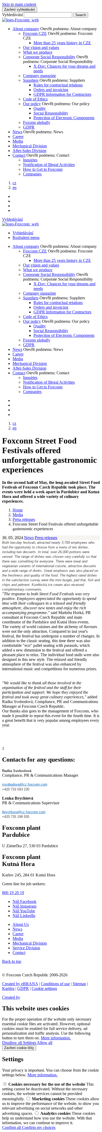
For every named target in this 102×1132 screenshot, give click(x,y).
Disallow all (12, 1042)
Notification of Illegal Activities (49, 164)
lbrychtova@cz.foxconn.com (24, 812)
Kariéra (8, 988)
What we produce (37, 52)
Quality (39, 108)
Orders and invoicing (50, 89)
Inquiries (30, 160)
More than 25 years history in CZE (62, 43)
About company (26, 29)
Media (18, 141)
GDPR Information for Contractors (62, 94)
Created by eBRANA (20, 984)
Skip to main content (19, 4)
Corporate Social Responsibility (49, 57)
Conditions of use (55, 984)
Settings (30, 1042)
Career (18, 136)
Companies (32, 174)
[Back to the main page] (20, 20)
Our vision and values (41, 47)
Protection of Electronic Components (63, 118)
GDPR (29, 127)
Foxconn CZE (35, 33)
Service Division (26, 948)
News (17, 132)
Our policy (32, 104)
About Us (21, 924)
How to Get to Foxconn (43, 169)
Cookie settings (44, 988)
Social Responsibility (50, 113)
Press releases (46, 537)
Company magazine (39, 75)
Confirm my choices (38, 1127)
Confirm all (12, 1127)
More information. (56, 1038)
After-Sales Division (29, 150)
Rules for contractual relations (58, 85)
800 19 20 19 (13, 892)
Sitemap (79, 984)
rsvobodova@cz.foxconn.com (24, 784)
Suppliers (30, 80)
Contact (19, 155)
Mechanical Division (30, 146)
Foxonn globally (36, 122)
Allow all (44, 1042)
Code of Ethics (35, 99)
